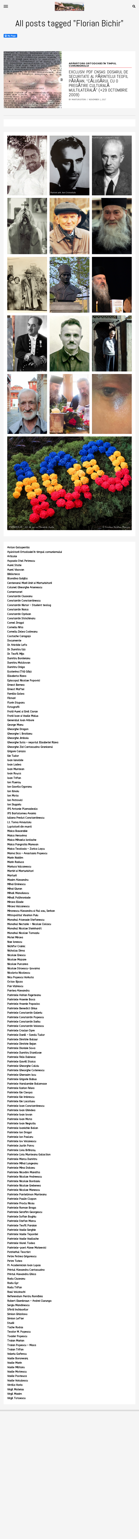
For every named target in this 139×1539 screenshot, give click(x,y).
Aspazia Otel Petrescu (21, 560)
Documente (14, 640)
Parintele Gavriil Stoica (21, 1061)
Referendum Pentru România (25, 1296)
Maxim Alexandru (17, 879)
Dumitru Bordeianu (18, 658)
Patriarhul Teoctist (19, 1252)
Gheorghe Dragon (17, 729)
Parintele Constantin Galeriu (24, 1012)
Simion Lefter (15, 1318)
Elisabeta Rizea (16, 676)
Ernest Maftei (15, 689)
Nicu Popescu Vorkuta (20, 977)
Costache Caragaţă (19, 636)
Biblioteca (13, 574)
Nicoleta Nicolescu (18, 972)
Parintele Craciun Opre (21, 1030)
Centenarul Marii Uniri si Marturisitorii (29, 583)
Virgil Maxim (14, 1393)
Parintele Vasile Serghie (21, 1229)
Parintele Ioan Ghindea (21, 1110)
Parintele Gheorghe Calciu (23, 1066)
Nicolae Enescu (16, 955)
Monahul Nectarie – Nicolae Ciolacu (29, 924)
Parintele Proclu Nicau (20, 1203)
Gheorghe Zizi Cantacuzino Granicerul (30, 747)
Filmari (11, 698)
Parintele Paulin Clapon (21, 1198)
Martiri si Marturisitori (20, 871)
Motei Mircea (15, 937)
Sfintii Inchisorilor (17, 1309)
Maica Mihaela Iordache (21, 839)
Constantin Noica (17, 609)
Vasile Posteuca (17, 1376)
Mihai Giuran (14, 888)
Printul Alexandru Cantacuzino (26, 1269)
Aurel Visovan (15, 569)
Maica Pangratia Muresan (22, 844)
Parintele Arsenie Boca (21, 999)
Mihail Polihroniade (19, 897)
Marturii (12, 875)
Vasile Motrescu (17, 1371)
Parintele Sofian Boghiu (21, 1216)
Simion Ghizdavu (17, 1314)
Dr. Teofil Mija (15, 653)
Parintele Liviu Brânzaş (21, 1150)
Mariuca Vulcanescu (19, 866)
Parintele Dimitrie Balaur (22, 1039)
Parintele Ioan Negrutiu (21, 1123)
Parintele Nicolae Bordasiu (23, 1181)
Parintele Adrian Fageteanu (24, 995)
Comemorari (14, 591)
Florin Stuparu (16, 702)
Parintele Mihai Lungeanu (22, 1163)
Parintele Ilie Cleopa (19, 1092)
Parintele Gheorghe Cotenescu (25, 1070)
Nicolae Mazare (16, 959)
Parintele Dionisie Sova (21, 1048)
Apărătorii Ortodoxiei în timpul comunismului (34, 552)
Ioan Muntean (15, 769)
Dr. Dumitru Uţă (16, 649)
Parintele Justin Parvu (20, 1145)
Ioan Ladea (14, 764)
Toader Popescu (17, 1336)
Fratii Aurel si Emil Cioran (22, 711)
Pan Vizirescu (15, 986)
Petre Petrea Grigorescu (21, 1256)
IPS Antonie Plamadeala (22, 808)
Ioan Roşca (14, 773)
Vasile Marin (14, 1362)
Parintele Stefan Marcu (21, 1221)
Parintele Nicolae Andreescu (24, 1176)
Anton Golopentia (18, 547)
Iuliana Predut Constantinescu (25, 817)
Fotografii (13, 707)
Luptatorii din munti (19, 826)
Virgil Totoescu (16, 1398)
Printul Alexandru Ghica (21, 1274)
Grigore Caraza (16, 751)
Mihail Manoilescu (18, 893)
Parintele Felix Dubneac (21, 1057)
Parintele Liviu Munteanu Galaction (28, 1154)
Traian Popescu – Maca (21, 1345)
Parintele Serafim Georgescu (24, 1212)
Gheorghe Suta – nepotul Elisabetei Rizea (32, 742)
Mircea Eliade (15, 902)
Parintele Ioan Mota (19, 1119)
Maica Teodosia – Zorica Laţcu (26, 848)
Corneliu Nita (15, 627)
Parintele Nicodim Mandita (23, 1172)
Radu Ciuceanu (16, 1278)
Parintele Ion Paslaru (20, 1137)
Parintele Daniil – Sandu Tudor (26, 1034)
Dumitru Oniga (16, 667)
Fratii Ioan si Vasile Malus (22, 715)
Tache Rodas (15, 1327)
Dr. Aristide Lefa (17, 644)
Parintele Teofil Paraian (22, 1225)
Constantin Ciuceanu (19, 596)
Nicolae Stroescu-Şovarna (23, 968)
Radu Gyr (12, 1283)
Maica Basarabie (17, 831)
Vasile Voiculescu (17, 1380)
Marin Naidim (15, 857)
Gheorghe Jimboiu (18, 738)
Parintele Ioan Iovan (19, 1114)
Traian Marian (15, 1340)
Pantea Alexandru (18, 990)
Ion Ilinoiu (13, 791)
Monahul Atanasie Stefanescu (25, 919)
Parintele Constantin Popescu (25, 1017)
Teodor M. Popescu (19, 1331)
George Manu (15, 724)
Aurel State (14, 565)
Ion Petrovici (14, 800)
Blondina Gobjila (17, 578)
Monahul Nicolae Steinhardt (24, 928)
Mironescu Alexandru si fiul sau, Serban (31, 910)
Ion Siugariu (14, 804)
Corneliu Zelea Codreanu (22, 631)
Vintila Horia (14, 1384)
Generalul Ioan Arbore (20, 720)
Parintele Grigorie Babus (22, 1079)
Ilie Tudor (13, 755)
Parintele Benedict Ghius (22, 1008)
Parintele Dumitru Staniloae (24, 1052)
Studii (10, 1323)
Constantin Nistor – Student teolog (29, 605)
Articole (12, 556)
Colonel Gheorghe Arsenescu (24, 587)
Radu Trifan (14, 1287)
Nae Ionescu (14, 942)
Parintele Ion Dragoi (19, 1132)
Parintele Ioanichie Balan (22, 1128)
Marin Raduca (15, 862)
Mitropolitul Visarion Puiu (22, 915)
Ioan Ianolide (15, 760)
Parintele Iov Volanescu (21, 1141)
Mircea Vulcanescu (18, 906)
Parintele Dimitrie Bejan (21, 1043)
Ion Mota (12, 795)
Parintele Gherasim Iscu (21, 1074)
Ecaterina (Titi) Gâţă (19, 671)
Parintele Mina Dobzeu (21, 1167)
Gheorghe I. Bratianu (19, 733)
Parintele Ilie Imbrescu (20, 1097)
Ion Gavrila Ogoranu (19, 786)
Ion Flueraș (14, 782)
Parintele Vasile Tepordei (22, 1234)
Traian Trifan (15, 1349)
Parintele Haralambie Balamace (27, 1083)
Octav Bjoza (15, 981)
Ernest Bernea (15, 684)
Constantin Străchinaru (21, 618)
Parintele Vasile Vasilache (23, 1238)
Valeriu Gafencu (17, 1353)
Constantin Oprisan (19, 614)
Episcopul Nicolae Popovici (23, 680)
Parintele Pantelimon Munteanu (27, 1194)
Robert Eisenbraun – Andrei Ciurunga (29, 1300)
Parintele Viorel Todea (21, 1243)
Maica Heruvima (17, 835)
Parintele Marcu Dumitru (22, 1159)
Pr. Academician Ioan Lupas (24, 1265)
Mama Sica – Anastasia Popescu (27, 853)
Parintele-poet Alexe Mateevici (26, 1247)
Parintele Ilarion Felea (20, 1088)
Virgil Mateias (15, 1389)
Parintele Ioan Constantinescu (25, 1105)
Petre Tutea (14, 1260)
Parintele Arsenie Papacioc (23, 1003)
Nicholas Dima (16, 950)
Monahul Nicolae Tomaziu (23, 933)
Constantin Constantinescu (24, 600)
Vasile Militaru (16, 1367)
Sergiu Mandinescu (18, 1305)
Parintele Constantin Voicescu (25, 1026)
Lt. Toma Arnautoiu (19, 822)
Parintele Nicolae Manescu (23, 1190)
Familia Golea (15, 693)
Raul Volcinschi (16, 1292)
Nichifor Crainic (16, 946)
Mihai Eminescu (16, 884)
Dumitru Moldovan (18, 662)
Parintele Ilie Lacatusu (21, 1101)
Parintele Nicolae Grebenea (24, 1185)
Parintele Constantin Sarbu (23, 1021)
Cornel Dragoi (15, 622)
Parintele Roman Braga (21, 1207)
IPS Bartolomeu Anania (21, 813)
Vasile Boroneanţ (17, 1358)
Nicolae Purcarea (17, 964)
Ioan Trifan (14, 778)
